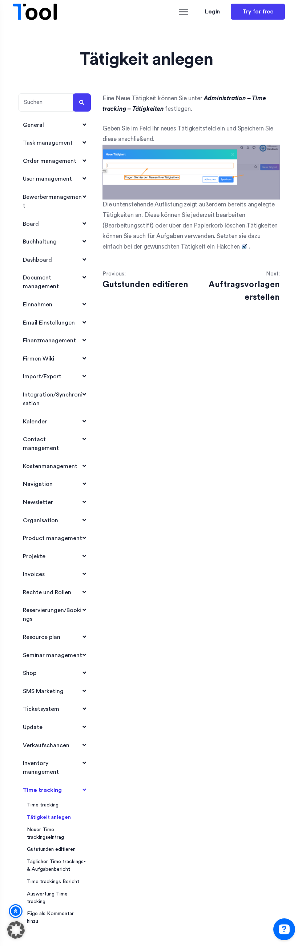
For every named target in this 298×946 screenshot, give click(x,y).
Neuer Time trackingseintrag (45, 833)
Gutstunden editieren (51, 849)
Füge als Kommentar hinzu (50, 917)
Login (212, 12)
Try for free (257, 12)
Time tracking (43, 805)
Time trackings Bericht (53, 881)
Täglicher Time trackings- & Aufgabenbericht (56, 865)
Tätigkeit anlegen (49, 817)
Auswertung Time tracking (47, 897)
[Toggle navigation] (177, 11)
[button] (16, 930)
